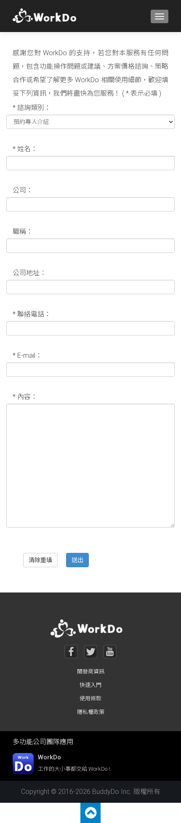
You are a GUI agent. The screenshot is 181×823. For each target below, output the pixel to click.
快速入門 (90, 685)
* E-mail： (27, 355)
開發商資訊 (90, 671)
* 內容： (25, 397)
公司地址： (29, 273)
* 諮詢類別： (32, 108)
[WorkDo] (47, 16)
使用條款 (90, 698)
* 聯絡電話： (32, 314)
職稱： (23, 232)
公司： (23, 190)
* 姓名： (25, 149)
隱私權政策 (90, 712)
